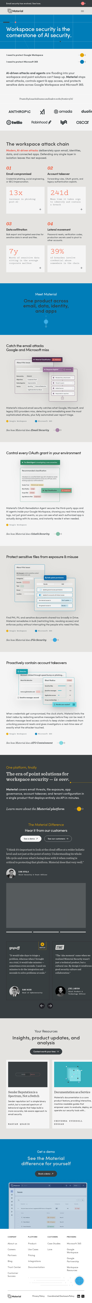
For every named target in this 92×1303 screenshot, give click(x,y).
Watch (42, 948)
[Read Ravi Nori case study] (27, 971)
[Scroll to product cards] (46, 321)
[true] (15, 10)
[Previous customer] (42, 1006)
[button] (82, 11)
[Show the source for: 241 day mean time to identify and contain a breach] (81, 209)
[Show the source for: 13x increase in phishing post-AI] (40, 209)
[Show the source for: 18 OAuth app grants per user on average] (81, 268)
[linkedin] (78, 1296)
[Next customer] (50, 1006)
